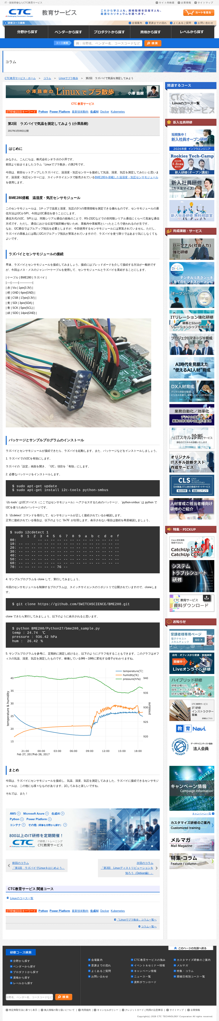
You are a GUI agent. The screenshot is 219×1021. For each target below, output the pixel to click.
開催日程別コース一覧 (191, 976)
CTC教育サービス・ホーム (20, 78)
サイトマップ (205, 2)
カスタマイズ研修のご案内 (194, 960)
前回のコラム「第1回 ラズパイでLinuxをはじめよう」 (38, 865)
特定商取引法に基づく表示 (23, 1010)
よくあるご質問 (182, 23)
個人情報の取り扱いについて (59, 1010)
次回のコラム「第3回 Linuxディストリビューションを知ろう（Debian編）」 (127, 868)
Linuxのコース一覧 (21, 898)
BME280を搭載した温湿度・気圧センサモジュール (126, 177)
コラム (47, 78)
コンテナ (15, 825)
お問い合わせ (205, 23)
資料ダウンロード (145, 982)
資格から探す (21, 977)
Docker (104, 111)
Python (43, 111)
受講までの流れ (158, 23)
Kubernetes (118, 111)
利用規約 (86, 1010)
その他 (45, 825)
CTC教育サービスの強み (150, 960)
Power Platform (60, 111)
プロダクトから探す (26, 972)
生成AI (94, 111)
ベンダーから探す (24, 966)
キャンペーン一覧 (201, 813)
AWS (13, 813)
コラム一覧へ (149, 926)
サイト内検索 (167, 2)
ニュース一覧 (142, 976)
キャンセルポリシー (107, 1010)
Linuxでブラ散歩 (68, 78)
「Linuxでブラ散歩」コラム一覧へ (137, 919)
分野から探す (21, 961)
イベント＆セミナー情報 (149, 965)
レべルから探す (23, 983)
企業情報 (186, 2)
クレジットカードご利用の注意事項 (144, 1010)
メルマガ (182, 965)
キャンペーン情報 (145, 971)
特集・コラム (185, 971)
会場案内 (137, 23)
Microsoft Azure (33, 813)
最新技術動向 (80, 111)
